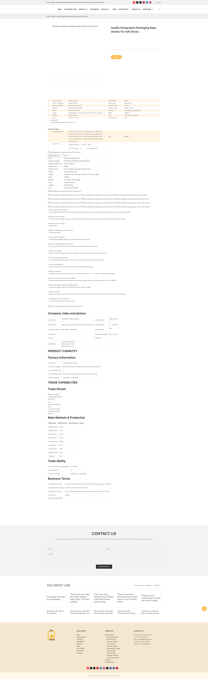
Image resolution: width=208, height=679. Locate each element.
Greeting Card (149, 585)
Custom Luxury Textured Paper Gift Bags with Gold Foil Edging (150, 612)
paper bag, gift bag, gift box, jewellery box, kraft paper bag (78, 324)
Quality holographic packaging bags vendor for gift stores (72, 16)
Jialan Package (51, 16)
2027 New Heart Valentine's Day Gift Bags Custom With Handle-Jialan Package (103, 612)
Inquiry (116, 57)
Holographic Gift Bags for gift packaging (55, 612)
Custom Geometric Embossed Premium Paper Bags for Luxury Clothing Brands (126, 612)
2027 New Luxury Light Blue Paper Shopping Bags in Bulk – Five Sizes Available (80, 612)
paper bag (73, 122)
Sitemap (117, 675)
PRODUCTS (157, 585)
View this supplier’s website (55, 498)
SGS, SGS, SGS (113, 334)
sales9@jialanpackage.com (145, 639)
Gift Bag (131, 108)
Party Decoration (138, 585)
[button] (152, 9)
